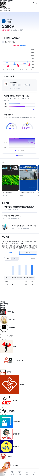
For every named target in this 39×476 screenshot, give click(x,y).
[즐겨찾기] (36, 3)
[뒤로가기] (3, 3)
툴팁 (19, 38)
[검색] (33, 3)
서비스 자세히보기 (14, 88)
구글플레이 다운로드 (5, 9)
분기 (8, 259)
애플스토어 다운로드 (5, 10)
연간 (15, 259)
